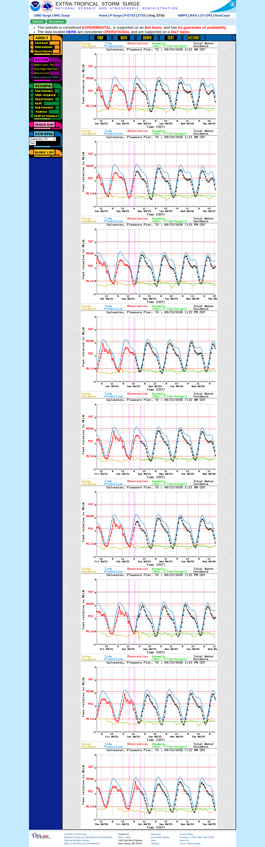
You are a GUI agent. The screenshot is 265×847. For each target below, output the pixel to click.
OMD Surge (42, 15)
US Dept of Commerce (75, 834)
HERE (71, 32)
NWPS (182, 15)
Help (153, 840)
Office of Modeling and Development (82, 843)
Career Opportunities (190, 843)
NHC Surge (62, 15)
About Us (184, 840)
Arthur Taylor (124, 837)
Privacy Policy (186, 834)
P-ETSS (129, 15)
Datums (38, 21)
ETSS (142, 15)
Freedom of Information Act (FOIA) (197, 837)
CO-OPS (206, 15)
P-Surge (116, 15)
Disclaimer (56, 21)
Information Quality (160, 837)
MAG (193, 15)
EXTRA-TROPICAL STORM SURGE (97, 4)
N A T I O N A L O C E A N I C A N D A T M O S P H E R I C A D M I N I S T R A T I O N (116, 8)
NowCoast (222, 15)
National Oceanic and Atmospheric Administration (88, 837)
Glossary (155, 843)
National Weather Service (76, 840)
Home (103, 15)
